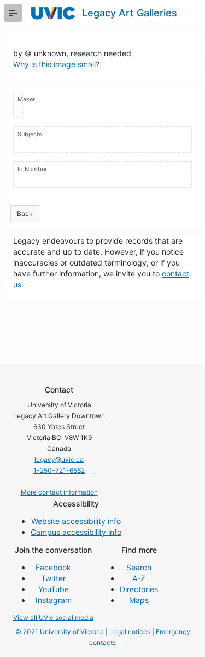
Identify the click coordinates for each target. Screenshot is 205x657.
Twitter (53, 578)
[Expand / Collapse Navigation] (13, 13)
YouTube (53, 589)
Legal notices (129, 632)
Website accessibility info (76, 521)
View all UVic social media (53, 617)
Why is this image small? (56, 64)
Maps (139, 600)
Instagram (54, 600)
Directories (139, 589)
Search (138, 567)
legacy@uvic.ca (59, 459)
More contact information (59, 492)
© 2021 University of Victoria (59, 632)
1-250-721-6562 (59, 470)
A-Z (138, 578)
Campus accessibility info (76, 532)
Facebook (53, 567)
